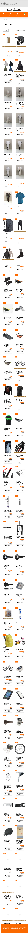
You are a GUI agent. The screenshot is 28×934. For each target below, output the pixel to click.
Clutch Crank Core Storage (19, 511)
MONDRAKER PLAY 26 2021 (7, 677)
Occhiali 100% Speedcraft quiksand (19, 290)
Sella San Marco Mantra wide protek (7, 731)
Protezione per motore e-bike (8, 869)
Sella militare (7, 207)
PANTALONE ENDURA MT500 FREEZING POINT (20, 235)
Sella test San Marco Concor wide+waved (19, 129)
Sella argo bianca (18, 181)
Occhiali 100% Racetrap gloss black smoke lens (8, 373)
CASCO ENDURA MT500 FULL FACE (20, 50)
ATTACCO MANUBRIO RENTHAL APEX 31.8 (19, 897)
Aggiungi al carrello (8, 83)
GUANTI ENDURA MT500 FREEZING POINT (8, 291)
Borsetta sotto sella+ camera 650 (19, 786)
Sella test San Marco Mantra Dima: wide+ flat (20, 103)
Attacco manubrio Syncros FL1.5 (7, 814)
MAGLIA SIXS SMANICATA (19, 400)
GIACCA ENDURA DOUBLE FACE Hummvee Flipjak (7, 264)
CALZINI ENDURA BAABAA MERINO (18, 263)
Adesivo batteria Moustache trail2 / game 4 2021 (7, 483)
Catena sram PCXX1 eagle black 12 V (19, 595)
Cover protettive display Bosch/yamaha (7, 759)
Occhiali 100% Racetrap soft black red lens (19, 345)
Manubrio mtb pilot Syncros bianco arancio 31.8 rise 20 (20, 842)
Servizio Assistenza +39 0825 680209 (8, 4)
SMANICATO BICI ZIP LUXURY (7, 429)
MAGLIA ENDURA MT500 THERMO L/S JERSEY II (20, 76)
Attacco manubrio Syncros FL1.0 (19, 814)
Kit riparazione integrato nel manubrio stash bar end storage (8, 538)
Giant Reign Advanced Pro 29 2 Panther (19, 372)
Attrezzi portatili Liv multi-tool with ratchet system (20, 483)
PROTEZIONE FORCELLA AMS (8, 49)
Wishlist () (25, 5)
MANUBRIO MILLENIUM (19, 924)
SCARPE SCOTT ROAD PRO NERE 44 (8, 345)
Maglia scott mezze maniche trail (19, 208)
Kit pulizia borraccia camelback (18, 623)
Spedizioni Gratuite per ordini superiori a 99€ (10, 3)
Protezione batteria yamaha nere (19, 869)
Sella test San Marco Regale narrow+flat (19, 156)
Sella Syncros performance (7, 456)
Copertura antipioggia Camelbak (7, 650)
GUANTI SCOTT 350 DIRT (19, 456)
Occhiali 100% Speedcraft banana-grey (7, 318)
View (8, 55)
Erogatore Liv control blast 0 (8, 511)
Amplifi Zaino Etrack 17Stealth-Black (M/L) (8, 235)
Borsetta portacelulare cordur (19, 704)
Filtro (6, 30)
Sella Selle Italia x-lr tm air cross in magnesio (8, 596)
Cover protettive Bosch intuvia (19, 731)
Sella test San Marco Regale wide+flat (7, 156)
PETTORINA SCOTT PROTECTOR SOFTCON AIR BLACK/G (7, 402)
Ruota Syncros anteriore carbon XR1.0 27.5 (7, 787)
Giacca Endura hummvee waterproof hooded (7, 76)
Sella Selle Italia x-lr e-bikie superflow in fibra (8, 567)
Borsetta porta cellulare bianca (19, 677)
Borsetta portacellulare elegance (7, 704)
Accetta (4, 931)
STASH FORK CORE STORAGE (20, 537)
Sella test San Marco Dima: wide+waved (7, 103)
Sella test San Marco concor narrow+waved (8, 182)
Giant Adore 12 (19, 649)
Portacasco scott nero (7, 841)
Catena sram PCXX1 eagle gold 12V (7, 623)
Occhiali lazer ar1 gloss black (19, 429)
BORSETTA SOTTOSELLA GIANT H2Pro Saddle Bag (7, 897)
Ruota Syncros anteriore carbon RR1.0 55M (19, 759)
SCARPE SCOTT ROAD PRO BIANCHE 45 (19, 318)
